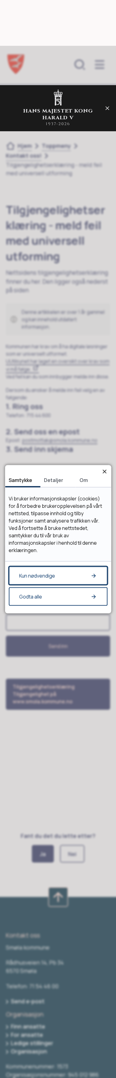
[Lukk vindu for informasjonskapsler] (104, 471)
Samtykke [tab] (20, 479)
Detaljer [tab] (53, 479)
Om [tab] (83, 479)
